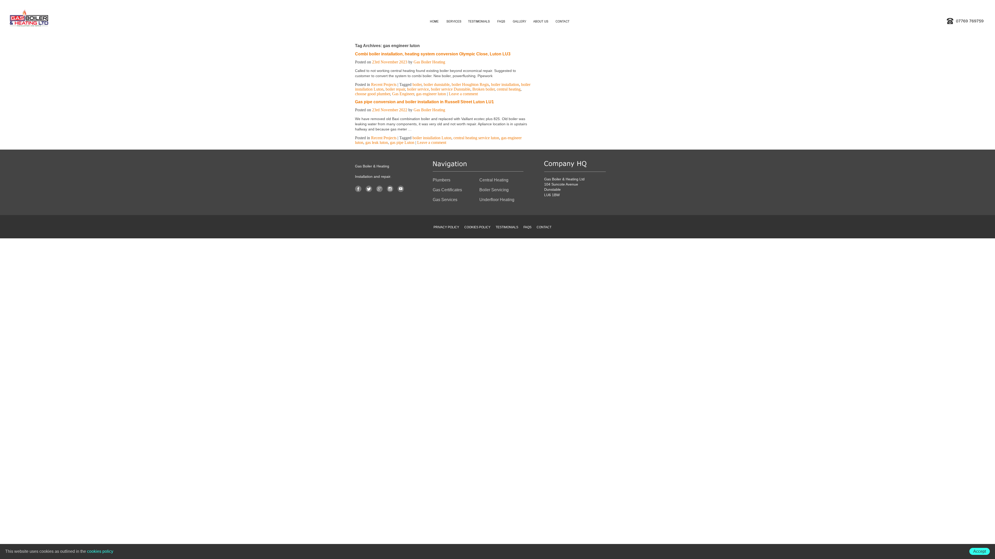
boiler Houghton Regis (470, 84)
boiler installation (505, 84)
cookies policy (100, 551)
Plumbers (441, 180)
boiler (417, 84)
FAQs (527, 227)
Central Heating (493, 180)
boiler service (418, 89)
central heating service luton (476, 138)
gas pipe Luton (402, 142)
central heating (509, 89)
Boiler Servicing (494, 190)
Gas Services (445, 199)
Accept (979, 551)
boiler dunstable (437, 84)
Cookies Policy (477, 227)
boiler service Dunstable (450, 89)
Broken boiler (483, 89)
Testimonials (507, 227)
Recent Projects (383, 84)
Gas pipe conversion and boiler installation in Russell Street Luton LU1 (424, 102)
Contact (544, 227)
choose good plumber (372, 94)
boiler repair (395, 89)
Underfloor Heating (496, 199)
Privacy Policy (446, 227)
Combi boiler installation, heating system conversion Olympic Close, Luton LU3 (432, 54)
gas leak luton (376, 142)
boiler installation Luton (432, 138)
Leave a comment (463, 94)
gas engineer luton (431, 94)
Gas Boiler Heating (429, 62)
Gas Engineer (403, 94)
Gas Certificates (447, 190)
